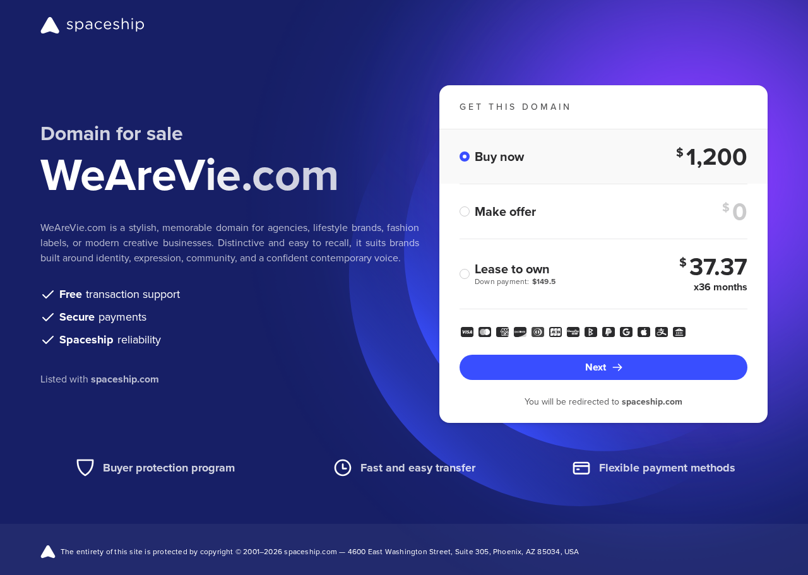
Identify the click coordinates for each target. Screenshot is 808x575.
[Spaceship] (92, 25)
